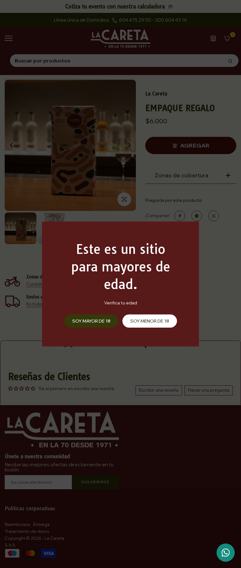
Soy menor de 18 (149, 321)
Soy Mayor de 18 (91, 321)
